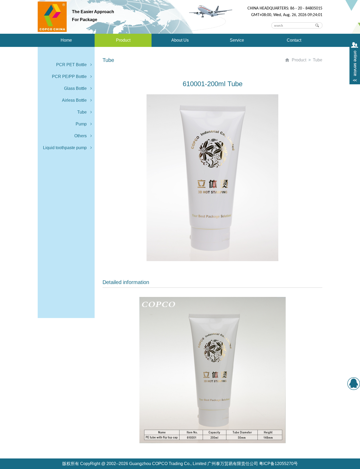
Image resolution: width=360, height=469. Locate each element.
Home (66, 40)
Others (80, 136)
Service (237, 40)
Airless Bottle (74, 100)
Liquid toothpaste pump (65, 147)
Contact (294, 40)
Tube (82, 112)
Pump (81, 124)
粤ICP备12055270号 (278, 463)
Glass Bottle (75, 88)
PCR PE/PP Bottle (69, 76)
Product (123, 40)
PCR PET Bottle (71, 64)
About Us (180, 40)
